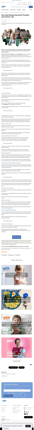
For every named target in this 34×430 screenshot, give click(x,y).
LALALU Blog (3, 410)
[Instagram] (26, 411)
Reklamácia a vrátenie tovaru (17, 411)
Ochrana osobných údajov (16, 409)
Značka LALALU (3, 2)
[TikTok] (27, 414)
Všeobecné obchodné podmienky (16, 408)
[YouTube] (25, 414)
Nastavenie (6, 428)
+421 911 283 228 (28, 409)
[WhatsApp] (28, 411)
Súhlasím (28, 426)
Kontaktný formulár (28, 417)
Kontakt (12, 2)
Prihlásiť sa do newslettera (8, 395)
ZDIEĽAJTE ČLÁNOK (17, 237)
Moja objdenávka (15, 412)
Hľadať (20, 6)
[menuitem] (5, 10)
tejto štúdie (19, 54)
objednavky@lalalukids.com (30, 407)
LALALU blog (8, 2)
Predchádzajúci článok (13, 367)
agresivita (6, 104)
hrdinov (30, 183)
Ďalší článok (21, 367)
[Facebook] (24, 411)
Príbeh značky (3, 407)
